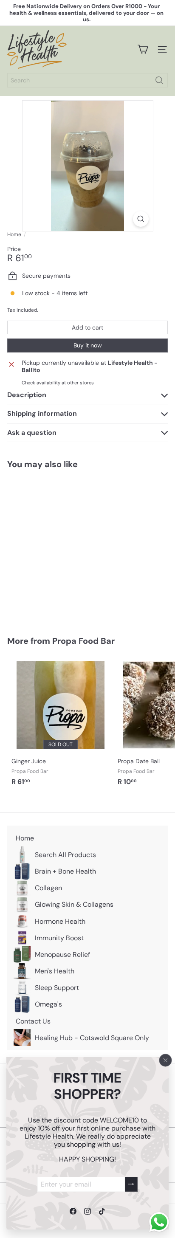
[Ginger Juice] (60, 724)
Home (14, 234)
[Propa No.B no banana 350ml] (60, 547)
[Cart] (142, 49)
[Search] (159, 80)
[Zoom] (141, 219)
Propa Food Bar (83, 640)
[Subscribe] (131, 1183)
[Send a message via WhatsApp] (159, 1222)
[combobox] (87, 80)
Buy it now (87, 345)
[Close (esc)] (165, 1060)
